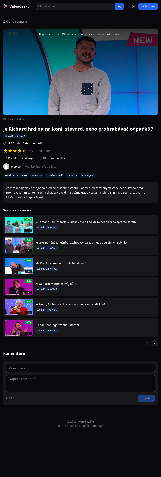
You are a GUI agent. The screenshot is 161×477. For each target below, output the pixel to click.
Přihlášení (148, 6)
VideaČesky (19, 6)
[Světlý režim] (133, 6)
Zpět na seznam (15, 21)
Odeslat (146, 398)
